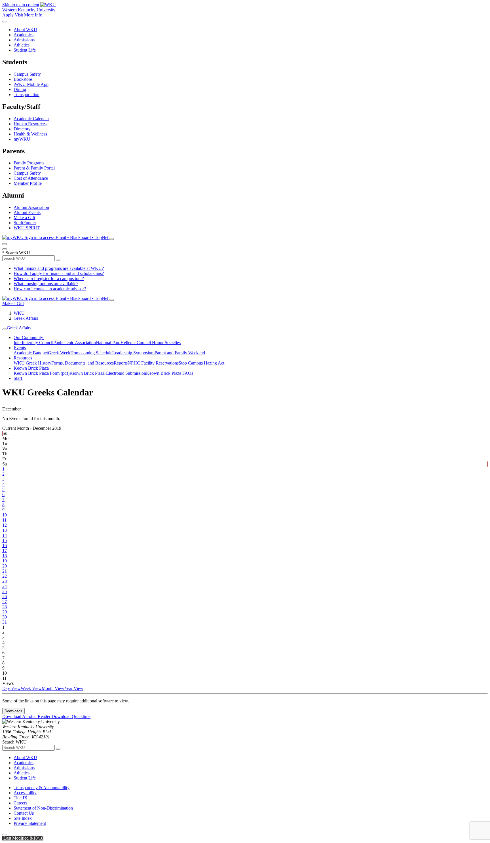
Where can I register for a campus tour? (49, 278)
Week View (31, 688)
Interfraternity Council (33, 342)
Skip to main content (20, 4)
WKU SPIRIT (27, 227)
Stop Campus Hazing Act (201, 363)
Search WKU (16, 252)
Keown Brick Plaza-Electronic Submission (107, 373)
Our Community (29, 337)
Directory (22, 128)
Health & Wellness (30, 134)
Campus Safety (27, 74)
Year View (73, 688)
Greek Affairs (26, 318)
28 (4, 606)
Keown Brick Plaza (31, 368)
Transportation (26, 94)
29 (4, 611)
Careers (20, 802)
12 (4, 525)
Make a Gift (24, 217)
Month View (53, 688)
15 (4, 540)
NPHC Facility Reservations (153, 363)
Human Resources (30, 123)
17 (4, 550)
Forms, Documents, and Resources (82, 363)
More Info (33, 14)
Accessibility (25, 792)
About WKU (25, 29)
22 (4, 576)
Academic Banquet (31, 352)
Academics (23, 34)
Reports (121, 363)
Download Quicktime (71, 716)
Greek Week (59, 352)
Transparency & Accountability (41, 787)
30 (4, 617)
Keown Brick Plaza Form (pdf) (41, 373)
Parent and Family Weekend (180, 352)
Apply (8, 14)
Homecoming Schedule (91, 352)
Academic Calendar (31, 118)
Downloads (13, 711)
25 (4, 591)
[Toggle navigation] (4, 329)
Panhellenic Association (74, 342)
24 (4, 586)
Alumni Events (27, 212)
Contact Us (24, 813)
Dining (20, 89)
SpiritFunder (25, 222)
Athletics (21, 45)
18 (4, 555)
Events (20, 347)
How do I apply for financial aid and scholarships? (59, 273)
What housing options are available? (46, 283)
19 (4, 560)
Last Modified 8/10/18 (22, 838)
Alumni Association (31, 207)
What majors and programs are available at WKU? (59, 268)
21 (4, 571)
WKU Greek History (32, 363)
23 (4, 581)
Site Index (23, 818)
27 (4, 601)
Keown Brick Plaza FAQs (169, 373)
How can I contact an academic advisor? (50, 288)
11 (4, 520)
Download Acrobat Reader (27, 716)
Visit (19, 14)
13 (4, 530)
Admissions (24, 39)
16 (4, 545)
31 (4, 622)
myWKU (22, 139)
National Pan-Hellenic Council (124, 342)
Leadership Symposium (133, 352)
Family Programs (29, 162)
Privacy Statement (30, 823)
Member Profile (28, 183)
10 (4, 514)
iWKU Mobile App (31, 84)
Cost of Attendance (31, 178)
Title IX (21, 797)
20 (4, 566)
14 (4, 535)
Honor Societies (166, 342)
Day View (11, 688)
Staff (18, 378)
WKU (19, 313)
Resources (23, 357)
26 (4, 596)
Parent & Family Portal (34, 168)
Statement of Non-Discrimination (43, 808)
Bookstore (23, 79)
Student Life (25, 50)
